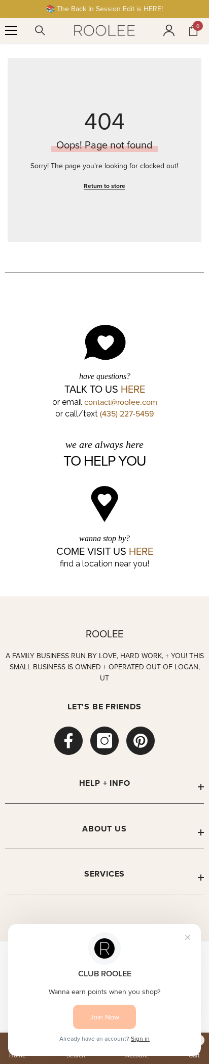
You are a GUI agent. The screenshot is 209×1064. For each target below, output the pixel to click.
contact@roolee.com (120, 401)
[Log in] (169, 30)
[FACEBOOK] (68, 741)
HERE (133, 389)
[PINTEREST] (140, 741)
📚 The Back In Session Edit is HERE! (104, 9)
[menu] (11, 30)
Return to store (104, 185)
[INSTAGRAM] (104, 741)
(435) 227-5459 (127, 413)
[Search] (40, 30)
